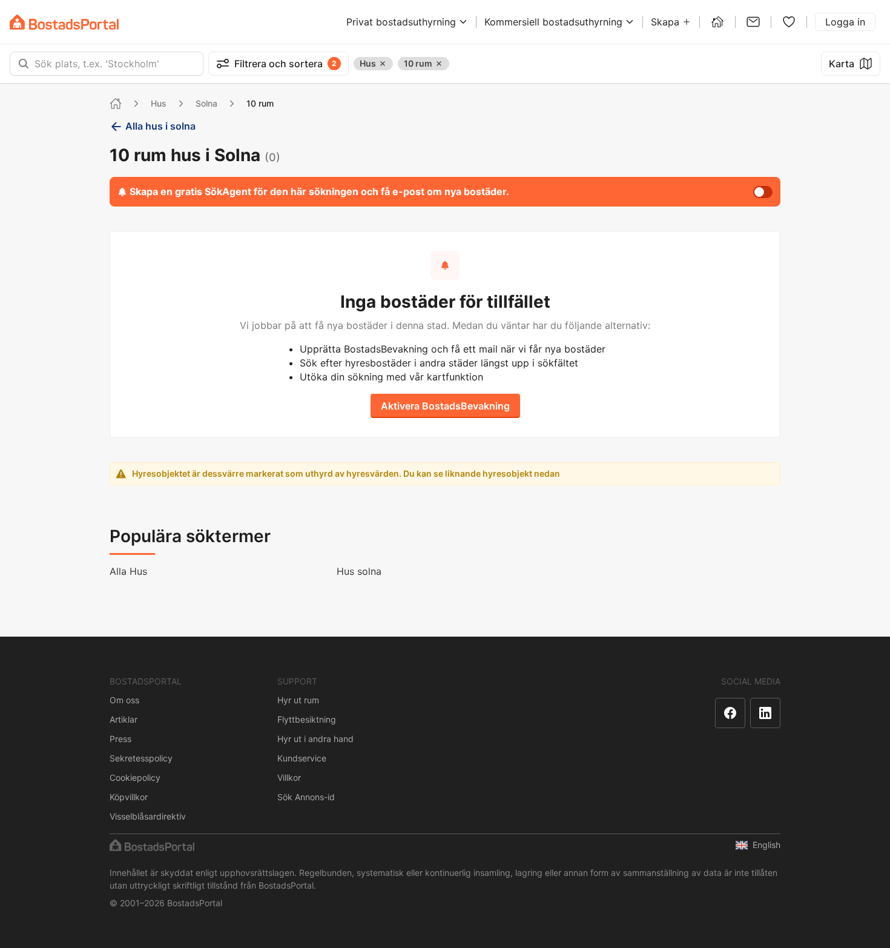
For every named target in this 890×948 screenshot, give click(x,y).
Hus (158, 103)
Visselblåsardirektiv (148, 816)
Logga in (845, 22)
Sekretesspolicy (141, 758)
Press (120, 739)
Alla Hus (128, 571)
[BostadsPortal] (64, 22)
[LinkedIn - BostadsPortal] (765, 713)
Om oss (124, 700)
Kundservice (301, 758)
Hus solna (359, 571)
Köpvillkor (129, 797)
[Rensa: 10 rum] (439, 63)
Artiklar (123, 719)
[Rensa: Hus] (382, 63)
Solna (206, 103)
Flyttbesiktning (306, 719)
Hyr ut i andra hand (315, 739)
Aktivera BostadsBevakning (445, 406)
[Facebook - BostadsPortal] (730, 713)
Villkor (289, 777)
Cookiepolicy (135, 777)
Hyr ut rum (298, 700)
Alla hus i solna (160, 126)
